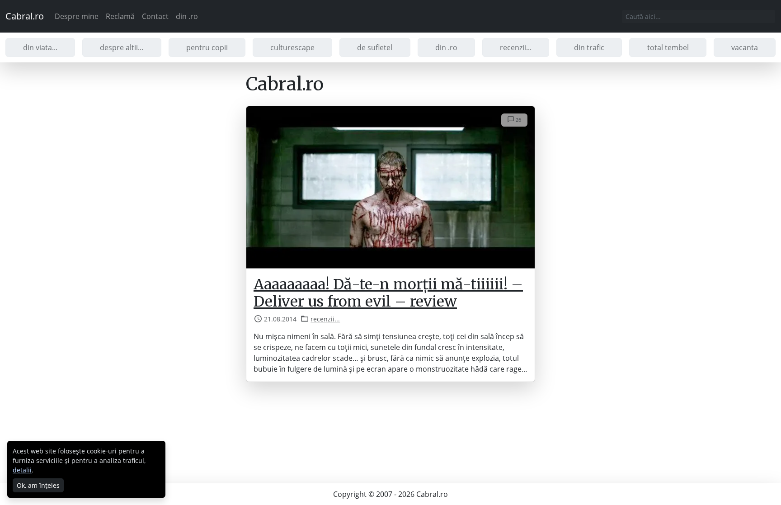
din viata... (40, 47)
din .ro (187, 16)
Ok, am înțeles (38, 485)
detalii (22, 470)
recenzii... (516, 47)
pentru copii (207, 47)
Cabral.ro (24, 16)
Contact (155, 16)
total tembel (668, 47)
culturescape (292, 47)
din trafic (589, 47)
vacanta (744, 47)
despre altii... (121, 47)
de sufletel (374, 47)
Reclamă (120, 16)
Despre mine (77, 16)
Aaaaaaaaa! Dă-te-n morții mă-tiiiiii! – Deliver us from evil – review (388, 293)
